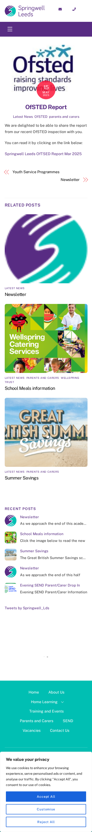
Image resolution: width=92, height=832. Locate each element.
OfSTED (40, 117)
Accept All (46, 796)
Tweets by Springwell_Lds (27, 608)
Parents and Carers (36, 721)
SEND (68, 721)
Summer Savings (21, 477)
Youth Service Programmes (36, 172)
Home (34, 692)
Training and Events (46, 711)
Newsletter (70, 179)
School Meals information (30, 388)
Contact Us (59, 730)
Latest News (23, 117)
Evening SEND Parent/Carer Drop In (50, 585)
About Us (56, 692)
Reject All (46, 822)
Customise (46, 809)
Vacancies (32, 730)
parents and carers (64, 117)
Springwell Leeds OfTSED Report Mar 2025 (43, 154)
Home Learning (44, 702)
